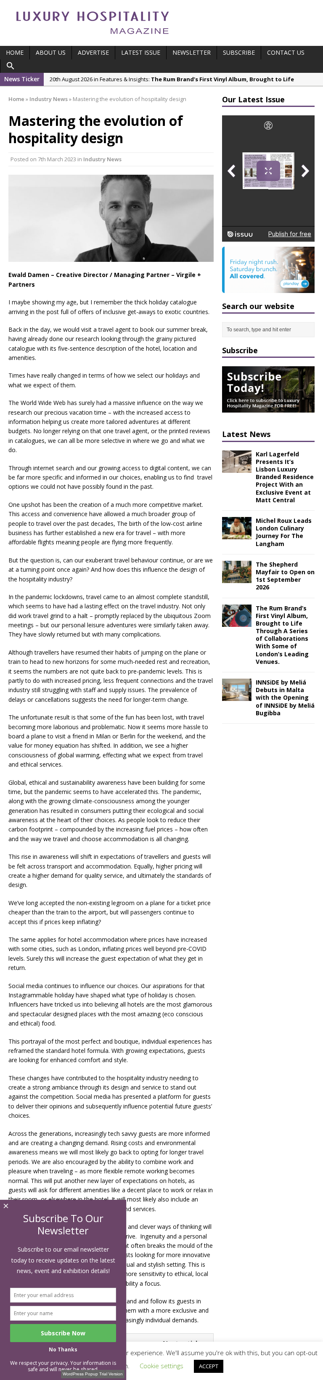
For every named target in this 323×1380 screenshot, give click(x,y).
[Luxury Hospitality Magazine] (92, 37)
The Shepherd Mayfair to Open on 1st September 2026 (285, 575)
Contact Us (285, 52)
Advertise (93, 52)
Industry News (102, 159)
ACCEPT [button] (208, 1366)
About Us (51, 52)
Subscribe (239, 52)
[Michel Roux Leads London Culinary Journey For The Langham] (237, 534)
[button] (10, 66)
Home (15, 52)
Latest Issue (140, 52)
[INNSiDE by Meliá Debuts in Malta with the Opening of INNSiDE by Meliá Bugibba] (237, 696)
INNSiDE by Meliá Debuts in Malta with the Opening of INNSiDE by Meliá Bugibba (285, 697)
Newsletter (191, 52)
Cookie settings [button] (161, 1365)
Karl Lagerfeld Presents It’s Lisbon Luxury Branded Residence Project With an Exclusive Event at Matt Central (285, 477)
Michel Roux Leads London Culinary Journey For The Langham (284, 532)
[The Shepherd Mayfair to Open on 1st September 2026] (237, 578)
